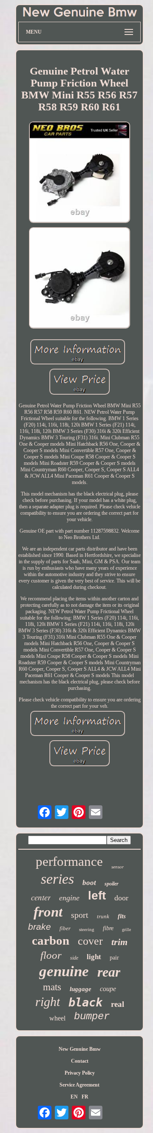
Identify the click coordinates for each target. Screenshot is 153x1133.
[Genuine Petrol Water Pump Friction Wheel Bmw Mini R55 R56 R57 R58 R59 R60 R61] (79, 173)
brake (39, 926)
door (121, 898)
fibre (108, 928)
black (85, 1002)
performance (69, 861)
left (97, 895)
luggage (80, 989)
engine (69, 898)
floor (51, 955)
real (117, 1004)
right (47, 1002)
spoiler (112, 884)
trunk (103, 916)
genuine (64, 971)
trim (119, 942)
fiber (65, 928)
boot (89, 883)
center (41, 897)
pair (114, 957)
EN (74, 1097)
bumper (92, 1016)
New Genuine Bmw (80, 1049)
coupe (108, 988)
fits (122, 916)
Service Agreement (79, 1085)
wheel (57, 1018)
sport (79, 915)
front (48, 912)
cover (90, 941)
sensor (117, 866)
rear (108, 972)
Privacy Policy (80, 1073)
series (57, 879)
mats (52, 987)
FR (85, 1097)
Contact (79, 1061)
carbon (50, 940)
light (94, 957)
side (74, 958)
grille (126, 929)
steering (86, 929)
